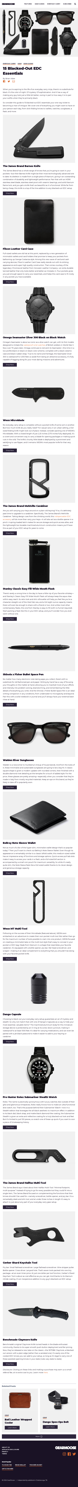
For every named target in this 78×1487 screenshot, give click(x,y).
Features (28, 4)
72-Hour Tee (7, 1465)
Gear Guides (39, 4)
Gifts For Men (7, 1469)
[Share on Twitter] (9, 81)
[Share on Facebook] (4, 81)
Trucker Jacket (35, 1465)
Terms (4, 1454)
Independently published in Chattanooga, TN (32, 1480)
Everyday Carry (53, 4)
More (38, 1436)
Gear (19, 63)
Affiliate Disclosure (10, 1449)
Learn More (14, 1428)
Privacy (5, 1451)
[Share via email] (13, 81)
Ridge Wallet (20, 1465)
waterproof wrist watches (34, 345)
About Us (6, 1447)
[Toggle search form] (75, 4)
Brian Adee (10, 79)
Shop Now (10, 193)
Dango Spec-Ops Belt (56, 1422)
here (46, 1373)
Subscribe (67, 4)
